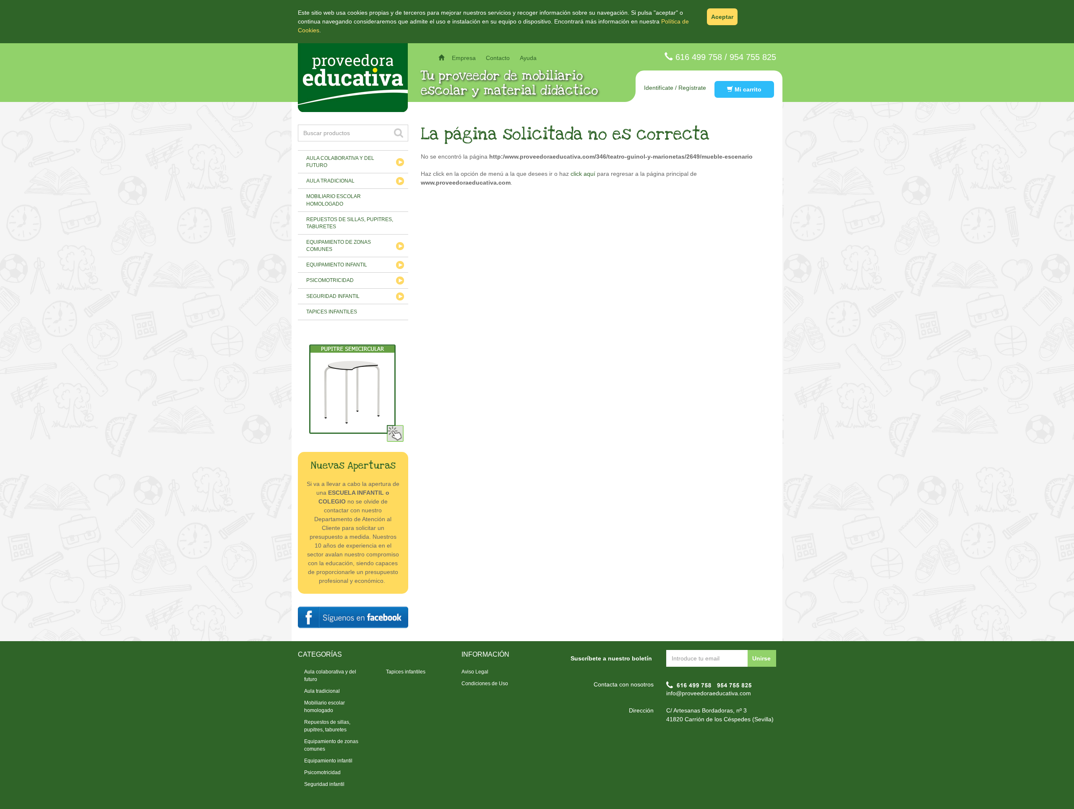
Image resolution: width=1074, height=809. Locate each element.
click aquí (583, 173)
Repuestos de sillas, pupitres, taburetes (349, 223)
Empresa (464, 58)
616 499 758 (698, 57)
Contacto (498, 58)
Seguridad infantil (333, 296)
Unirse (761, 658)
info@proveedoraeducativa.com (708, 693)
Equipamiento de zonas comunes (338, 245)
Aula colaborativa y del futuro (340, 161)
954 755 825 (753, 57)
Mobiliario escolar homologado (333, 199)
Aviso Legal (474, 672)
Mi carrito (747, 89)
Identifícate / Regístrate (675, 87)
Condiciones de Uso (484, 683)
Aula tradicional (330, 181)
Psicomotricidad (330, 280)
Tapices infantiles (331, 312)
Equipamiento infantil (336, 265)
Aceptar (722, 16)
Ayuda (528, 58)
